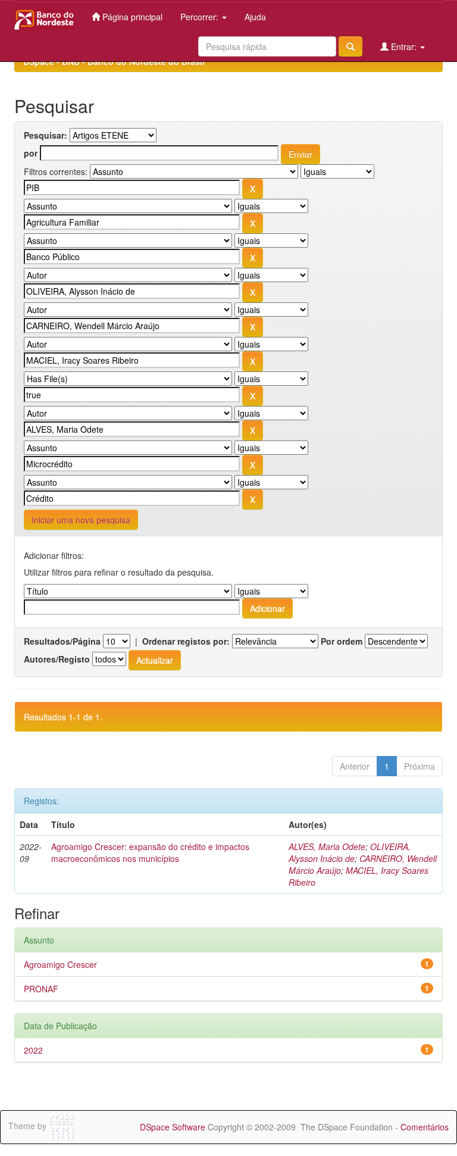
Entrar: (404, 46)
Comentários (424, 1127)
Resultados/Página (62, 641)
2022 (33, 1050)
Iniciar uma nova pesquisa (81, 520)
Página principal (131, 17)
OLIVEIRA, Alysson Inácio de (350, 852)
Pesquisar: (45, 135)
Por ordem (341, 641)
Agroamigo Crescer (60, 964)
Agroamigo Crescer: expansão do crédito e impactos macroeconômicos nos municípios (150, 852)
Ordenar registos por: (186, 641)
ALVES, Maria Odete (327, 846)
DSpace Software (172, 1127)
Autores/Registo (57, 659)
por (30, 153)
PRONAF (41, 989)
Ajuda (255, 17)
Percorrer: (200, 17)
